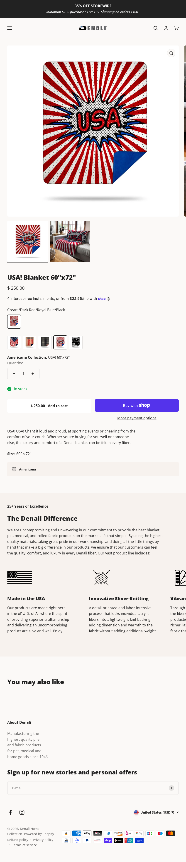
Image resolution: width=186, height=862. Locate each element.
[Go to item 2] (70, 242)
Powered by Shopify (39, 834)
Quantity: (15, 363)
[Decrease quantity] (14, 373)
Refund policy (17, 840)
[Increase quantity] (32, 373)
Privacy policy (43, 840)
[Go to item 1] (27, 242)
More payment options (137, 417)
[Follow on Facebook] (10, 812)
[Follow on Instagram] (22, 812)
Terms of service (24, 845)
